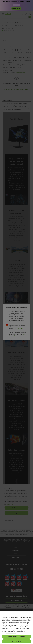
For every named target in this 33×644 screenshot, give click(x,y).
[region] (16, 627)
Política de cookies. (11, 633)
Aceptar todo (16, 641)
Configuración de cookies (16, 637)
